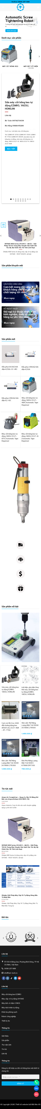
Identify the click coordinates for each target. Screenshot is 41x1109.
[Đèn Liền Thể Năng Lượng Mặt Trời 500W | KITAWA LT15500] (30, 710)
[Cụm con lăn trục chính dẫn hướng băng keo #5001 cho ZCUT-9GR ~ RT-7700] (10, 710)
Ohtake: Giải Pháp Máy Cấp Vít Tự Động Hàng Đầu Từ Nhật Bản (20, 896)
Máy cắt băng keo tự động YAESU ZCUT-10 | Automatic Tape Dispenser (30, 437)
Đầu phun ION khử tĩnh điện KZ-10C (10, 399)
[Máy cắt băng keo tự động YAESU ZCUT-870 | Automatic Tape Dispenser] (10, 421)
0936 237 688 (24, 2)
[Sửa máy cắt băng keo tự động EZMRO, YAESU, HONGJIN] (10, 674)
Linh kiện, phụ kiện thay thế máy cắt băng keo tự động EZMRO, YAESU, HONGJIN (30, 690)
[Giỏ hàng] (38, 7)
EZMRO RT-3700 (13, 134)
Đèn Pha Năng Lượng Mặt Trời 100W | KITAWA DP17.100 (29, 762)
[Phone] (36, 1082)
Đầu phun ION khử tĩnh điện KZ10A (30, 368)
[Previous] (2, 57)
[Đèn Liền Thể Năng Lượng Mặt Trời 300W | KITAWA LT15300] (10, 748)
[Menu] (3, 7)
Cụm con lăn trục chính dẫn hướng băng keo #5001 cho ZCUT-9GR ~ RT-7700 (10, 726)
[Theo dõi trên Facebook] (3, 978)
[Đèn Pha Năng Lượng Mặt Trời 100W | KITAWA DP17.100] (30, 748)
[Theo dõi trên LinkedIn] (15, 978)
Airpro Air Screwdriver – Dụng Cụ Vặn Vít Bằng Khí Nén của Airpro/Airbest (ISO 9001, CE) (20, 798)
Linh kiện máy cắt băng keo (20, 131)
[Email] (36, 1094)
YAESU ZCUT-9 (24, 141)
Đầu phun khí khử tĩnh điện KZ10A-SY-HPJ (10, 367)
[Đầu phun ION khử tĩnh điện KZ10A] (30, 354)
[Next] (39, 57)
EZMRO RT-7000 (24, 134)
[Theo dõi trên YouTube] (19, 978)
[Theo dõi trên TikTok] (11, 978)
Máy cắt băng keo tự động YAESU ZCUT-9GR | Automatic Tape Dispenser (30, 401)
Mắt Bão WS (36, 1104)
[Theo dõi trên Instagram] (7, 978)
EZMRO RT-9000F (17, 137)
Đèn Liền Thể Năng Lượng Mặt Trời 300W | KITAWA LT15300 (10, 762)
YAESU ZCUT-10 (14, 141)
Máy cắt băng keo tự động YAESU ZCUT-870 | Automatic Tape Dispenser (10, 437)
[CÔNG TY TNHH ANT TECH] (20, 7)
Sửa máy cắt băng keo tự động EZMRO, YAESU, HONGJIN (18, 105)
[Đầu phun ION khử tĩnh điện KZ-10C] (10, 385)
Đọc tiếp (11, 149)
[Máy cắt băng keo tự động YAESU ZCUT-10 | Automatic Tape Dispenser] (30, 421)
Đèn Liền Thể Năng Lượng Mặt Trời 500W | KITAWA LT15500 (30, 725)
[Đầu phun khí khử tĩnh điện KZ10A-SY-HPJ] (10, 354)
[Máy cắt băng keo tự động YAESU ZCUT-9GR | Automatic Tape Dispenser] (30, 385)
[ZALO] (36, 1088)
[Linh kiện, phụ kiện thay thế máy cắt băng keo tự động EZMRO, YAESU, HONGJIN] (30, 674)
